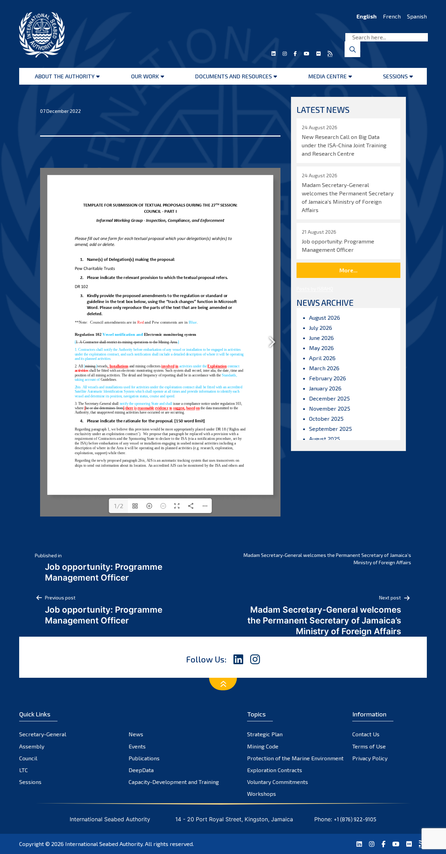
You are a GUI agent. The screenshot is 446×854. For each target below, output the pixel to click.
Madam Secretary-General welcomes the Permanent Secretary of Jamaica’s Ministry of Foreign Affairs (327, 558)
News (136, 734)
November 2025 (329, 408)
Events (137, 746)
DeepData (141, 770)
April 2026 (322, 358)
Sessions (395, 76)
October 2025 (326, 418)
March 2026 (324, 368)
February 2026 (327, 378)
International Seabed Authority (104, 843)
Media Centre (327, 76)
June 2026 (321, 337)
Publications (144, 758)
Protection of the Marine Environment (295, 758)
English (366, 16)
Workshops (261, 793)
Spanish (417, 16)
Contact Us (365, 734)
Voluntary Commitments (277, 781)
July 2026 (320, 327)
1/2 (118, 506)
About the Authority (64, 76)
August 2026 (324, 317)
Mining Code (262, 746)
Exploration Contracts (274, 770)
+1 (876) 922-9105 (355, 819)
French (392, 16)
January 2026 (325, 388)
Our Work (145, 76)
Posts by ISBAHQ (315, 289)
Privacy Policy (369, 758)
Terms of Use (369, 746)
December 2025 (329, 398)
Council (28, 758)
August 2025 (324, 438)
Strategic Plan (265, 734)
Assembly (31, 746)
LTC (23, 770)
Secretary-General (42, 734)
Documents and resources (233, 76)
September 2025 (330, 428)
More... (348, 270)
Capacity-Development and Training (174, 781)
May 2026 (321, 347)
